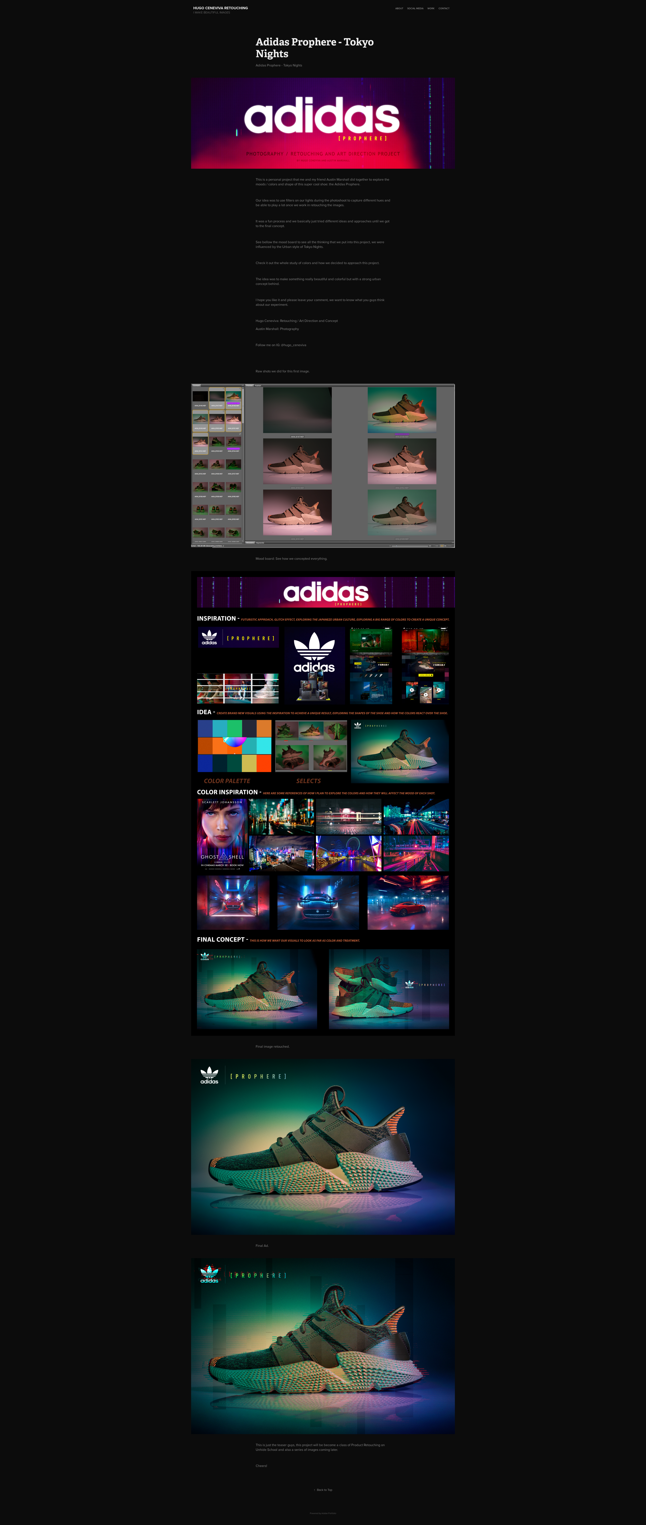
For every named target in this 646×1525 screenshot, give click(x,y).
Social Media (415, 8)
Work (431, 8)
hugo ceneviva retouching (222, 8)
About (399, 8)
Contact (444, 8)
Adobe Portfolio (328, 1513)
